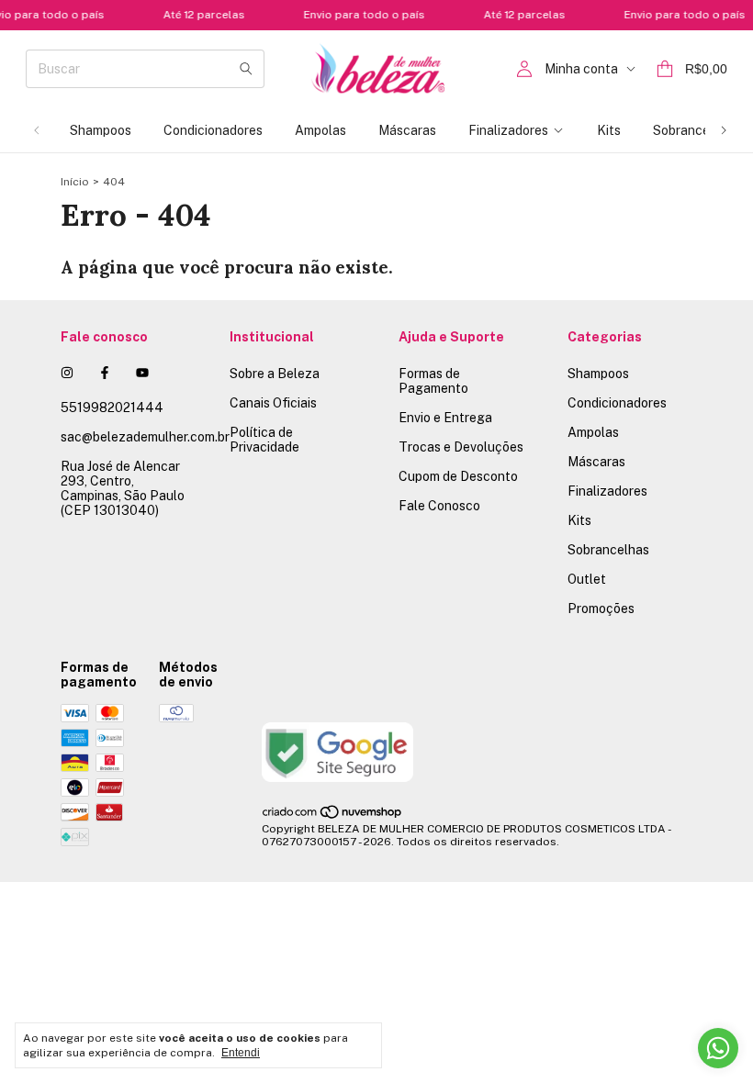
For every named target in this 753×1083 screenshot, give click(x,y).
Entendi (240, 1052)
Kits (609, 130)
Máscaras (407, 130)
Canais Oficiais (273, 403)
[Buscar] (246, 69)
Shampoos (100, 130)
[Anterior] (36, 130)
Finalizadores (508, 130)
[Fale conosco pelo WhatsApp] (718, 1048)
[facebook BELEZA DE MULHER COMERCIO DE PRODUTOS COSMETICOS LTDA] (104, 372)
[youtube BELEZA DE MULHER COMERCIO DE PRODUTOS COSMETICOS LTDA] (142, 372)
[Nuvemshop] (333, 815)
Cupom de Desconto (458, 476)
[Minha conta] (524, 69)
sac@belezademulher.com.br (145, 437)
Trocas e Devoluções (461, 447)
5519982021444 (112, 407)
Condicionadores (213, 130)
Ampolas (320, 130)
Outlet (587, 579)
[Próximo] (723, 130)
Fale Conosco (439, 505)
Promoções (601, 608)
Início (75, 181)
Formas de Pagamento (433, 381)
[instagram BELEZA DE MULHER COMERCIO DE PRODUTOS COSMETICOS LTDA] (67, 372)
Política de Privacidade (264, 439)
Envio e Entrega (445, 417)
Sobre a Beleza (275, 373)
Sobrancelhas (694, 130)
